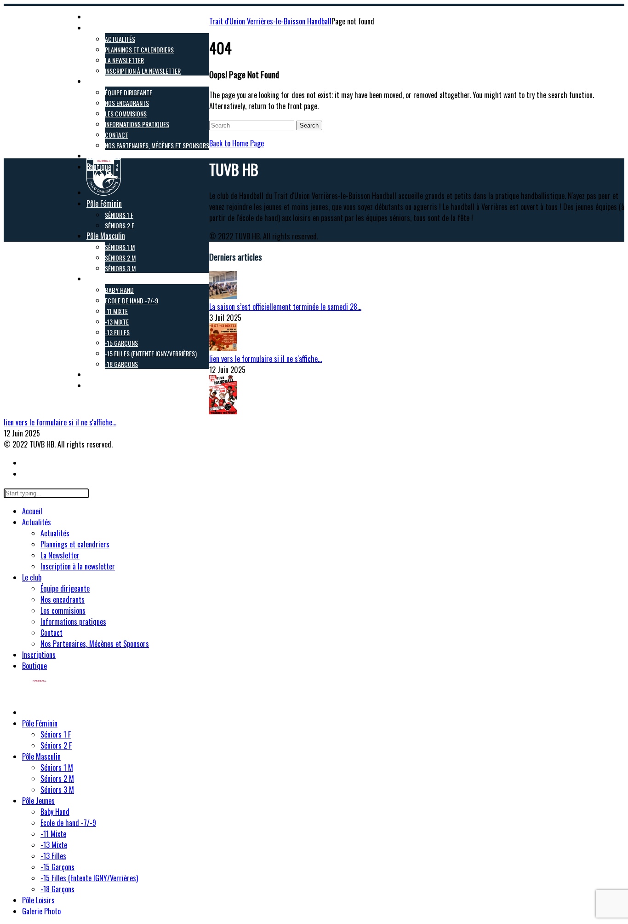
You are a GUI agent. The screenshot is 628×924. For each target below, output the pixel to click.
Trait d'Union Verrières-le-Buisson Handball (270, 21)
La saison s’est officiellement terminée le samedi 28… (285, 306)
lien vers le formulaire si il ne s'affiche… (265, 358)
